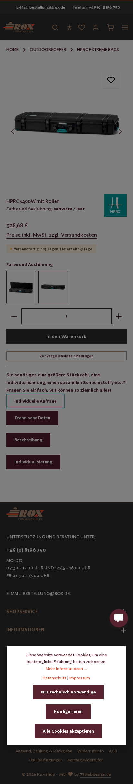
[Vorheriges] (13, 131)
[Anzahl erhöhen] (119, 316)
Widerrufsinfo (90, 750)
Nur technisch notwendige (68, 692)
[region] (66, 124)
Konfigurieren (68, 711)
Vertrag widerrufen (86, 759)
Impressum (79, 677)
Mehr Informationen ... (66, 668)
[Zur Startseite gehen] (19, 27)
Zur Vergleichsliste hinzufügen (67, 356)
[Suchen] (55, 27)
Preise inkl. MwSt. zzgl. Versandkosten (51, 235)
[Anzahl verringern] (14, 316)
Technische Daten (32, 417)
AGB (113, 750)
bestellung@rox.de (46, 593)
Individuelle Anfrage (35, 401)
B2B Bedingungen (46, 759)
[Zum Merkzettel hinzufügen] (110, 79)
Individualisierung (33, 461)
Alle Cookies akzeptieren (68, 731)
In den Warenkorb (66, 336)
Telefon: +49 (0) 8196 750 (96, 7)
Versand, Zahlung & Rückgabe (44, 750)
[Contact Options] (119, 618)
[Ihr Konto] (95, 27)
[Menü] (124, 27)
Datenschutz (54, 677)
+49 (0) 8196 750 (26, 550)
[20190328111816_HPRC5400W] (66, 124)
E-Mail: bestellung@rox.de (40, 7)
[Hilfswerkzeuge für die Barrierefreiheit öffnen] (69, 27)
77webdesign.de (95, 774)
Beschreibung (28, 439)
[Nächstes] (120, 131)
